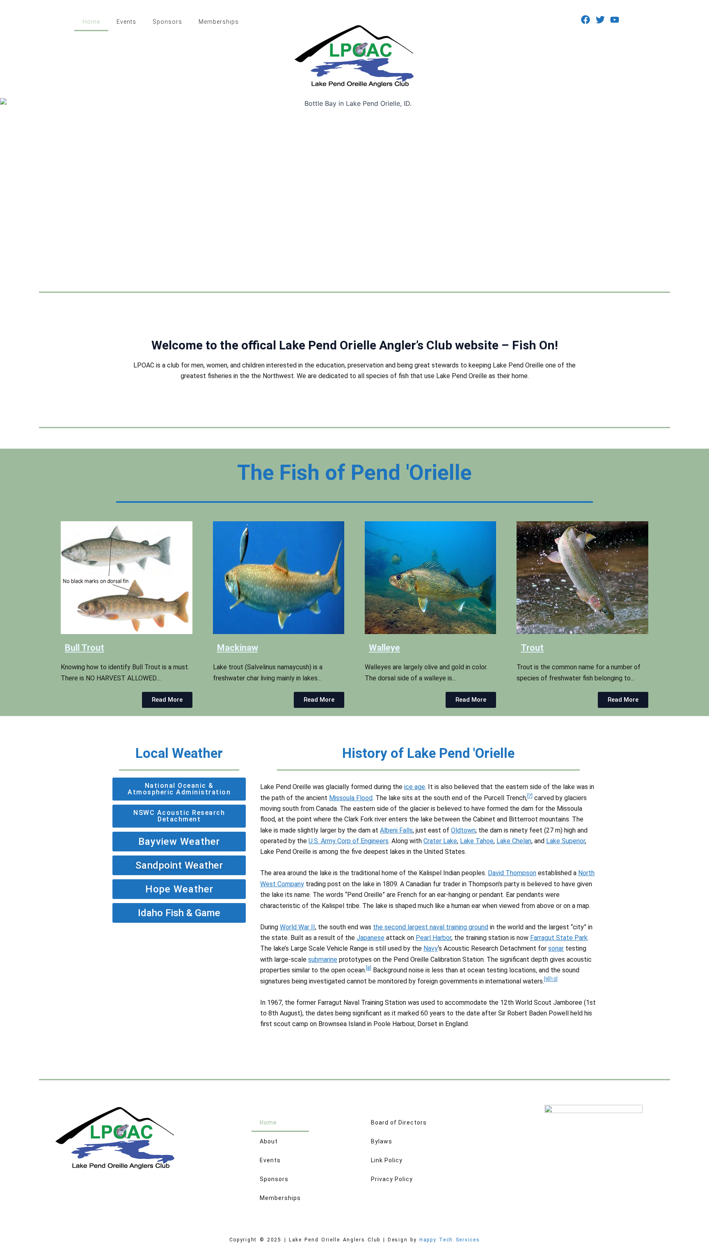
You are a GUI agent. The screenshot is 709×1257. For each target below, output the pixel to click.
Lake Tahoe (477, 841)
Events (126, 21)
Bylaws (381, 1141)
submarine (322, 959)
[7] (530, 796)
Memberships (219, 21)
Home (91, 21)
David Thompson (512, 873)
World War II (297, 927)
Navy (430, 948)
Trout (532, 648)
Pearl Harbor (433, 938)
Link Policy (387, 1160)
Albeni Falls (396, 830)
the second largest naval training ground (430, 927)
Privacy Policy (392, 1179)
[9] (546, 979)
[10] (553, 979)
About (269, 1141)
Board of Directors (399, 1122)
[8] (368, 968)
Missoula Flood (351, 798)
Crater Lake (440, 841)
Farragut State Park (559, 938)
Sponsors (167, 21)
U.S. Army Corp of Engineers (349, 841)
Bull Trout (84, 648)
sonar (556, 948)
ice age (414, 787)
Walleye (384, 648)
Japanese (370, 938)
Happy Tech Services (449, 1240)
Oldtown (463, 830)
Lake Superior (565, 841)
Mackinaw (237, 648)
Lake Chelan (513, 841)
